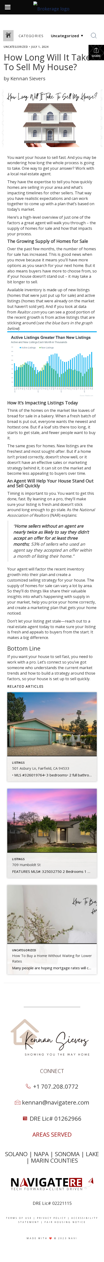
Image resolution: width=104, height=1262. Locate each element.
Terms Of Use (19, 1218)
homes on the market (50, 410)
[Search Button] (93, 35)
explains (68, 515)
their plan (38, 574)
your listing (26, 504)
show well (68, 457)
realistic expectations (44, 198)
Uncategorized (16, 46)
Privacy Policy (51, 1218)
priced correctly (30, 457)
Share (96, 56)
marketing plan (44, 607)
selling (33, 187)
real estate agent (35, 173)
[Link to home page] (52, 7)
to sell (52, 157)
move (20, 260)
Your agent (17, 569)
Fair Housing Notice (65, 1222)
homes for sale (38, 228)
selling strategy (43, 580)
